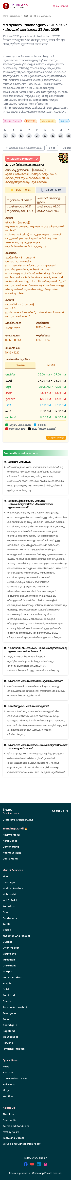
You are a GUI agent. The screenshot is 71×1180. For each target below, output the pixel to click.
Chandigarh (10, 1025)
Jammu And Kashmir (15, 1007)
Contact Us (9, 1120)
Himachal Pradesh (14, 1048)
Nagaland (9, 1031)
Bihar (6, 876)
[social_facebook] (26, 1164)
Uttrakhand (10, 965)
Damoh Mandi (11, 846)
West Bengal (10, 1037)
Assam (7, 1001)
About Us (58, 811)
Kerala (7, 924)
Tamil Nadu (9, 995)
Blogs (6, 1090)
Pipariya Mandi (11, 835)
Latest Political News (15, 1078)
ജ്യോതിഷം (14, 16)
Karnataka (9, 906)
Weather (8, 1096)
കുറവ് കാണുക (57, 437)
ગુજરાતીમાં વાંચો (47, 121)
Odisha (7, 930)
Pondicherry (10, 918)
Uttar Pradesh (11, 947)
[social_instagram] (45, 1164)
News (6, 1066)
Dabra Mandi (10, 858)
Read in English (12, 121)
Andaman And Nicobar (16, 936)
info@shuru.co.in (25, 819)
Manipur (7, 971)
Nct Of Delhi (10, 900)
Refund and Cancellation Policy (21, 1144)
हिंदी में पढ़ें (30, 121)
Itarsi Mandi (10, 841)
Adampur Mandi (12, 852)
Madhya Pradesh (21, 159)
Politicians (9, 1084)
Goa (5, 912)
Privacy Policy (11, 1132)
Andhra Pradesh (12, 977)
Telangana (9, 1013)
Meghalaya (9, 953)
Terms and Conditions (16, 1126)
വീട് (4, 16)
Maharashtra (10, 894)
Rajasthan (9, 959)
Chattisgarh (10, 882)
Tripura (7, 1019)
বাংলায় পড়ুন (64, 121)
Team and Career (13, 1138)
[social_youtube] (32, 1164)
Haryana (8, 1043)
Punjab (7, 983)
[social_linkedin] (39, 1164)
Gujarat (7, 942)
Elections (8, 1072)
